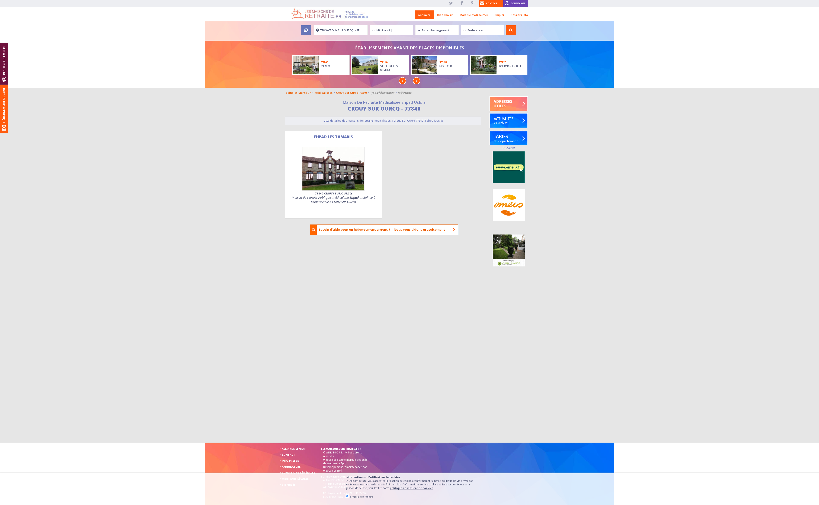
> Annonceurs (290, 467)
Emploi (499, 15)
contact (491, 3)
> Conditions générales (297, 473)
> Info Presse (289, 461)
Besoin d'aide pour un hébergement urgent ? (381, 229)
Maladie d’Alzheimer (474, 15)
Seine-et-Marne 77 (298, 93)
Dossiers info (519, 15)
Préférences (405, 93)
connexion (518, 3)
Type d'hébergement (382, 93)
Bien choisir (445, 15)
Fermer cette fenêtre (361, 497)
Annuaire (424, 15)
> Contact (287, 455)
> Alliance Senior (292, 449)
